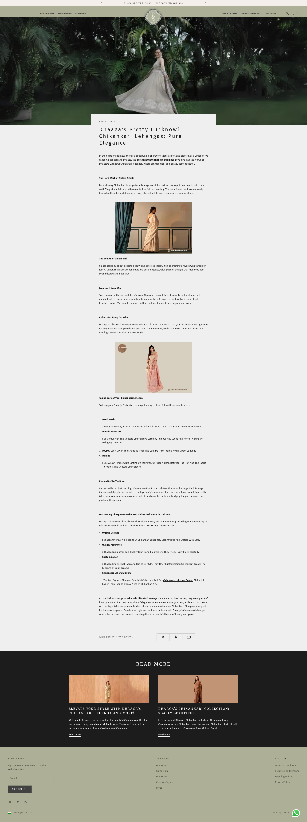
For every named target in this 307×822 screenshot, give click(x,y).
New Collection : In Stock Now (153, 3)
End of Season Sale (251, 14)
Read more (75, 734)
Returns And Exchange (287, 771)
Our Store (161, 776)
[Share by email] (188, 637)
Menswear (80, 14)
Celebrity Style (229, 14)
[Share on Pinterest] (176, 637)
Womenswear (65, 14)
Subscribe (19, 789)
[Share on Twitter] (163, 637)
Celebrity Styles (164, 782)
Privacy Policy (282, 782)
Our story (270, 14)
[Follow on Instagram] (9, 802)
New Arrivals (47, 14)
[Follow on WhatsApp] (26, 802)
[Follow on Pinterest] (17, 802)
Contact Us (162, 771)
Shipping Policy (283, 776)
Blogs (159, 787)
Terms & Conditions (285, 765)
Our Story (161, 765)
